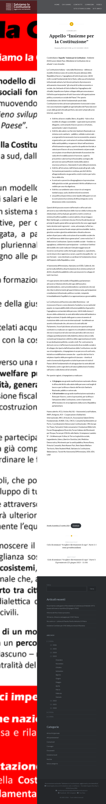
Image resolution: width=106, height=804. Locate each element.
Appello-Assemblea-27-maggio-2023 (58, 525)
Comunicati (72, 31)
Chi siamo (66, 4)
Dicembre (59, 660)
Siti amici (97, 8)
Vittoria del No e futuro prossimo (58, 613)
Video (99, 4)
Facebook (62, 793)
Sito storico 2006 (82, 8)
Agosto (58, 675)
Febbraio (59, 693)
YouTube (82, 793)
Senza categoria (52, 764)
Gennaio (58, 697)
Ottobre (58, 667)
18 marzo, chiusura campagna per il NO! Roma (63, 617)
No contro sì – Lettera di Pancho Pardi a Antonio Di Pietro (67, 621)
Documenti (50, 750)
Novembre (59, 664)
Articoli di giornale (53, 733)
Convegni (89, 4)
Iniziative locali (52, 755)
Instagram (72, 793)
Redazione (66, 48)
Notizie (49, 759)
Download (76, 525)
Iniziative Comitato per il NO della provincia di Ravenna (66, 626)
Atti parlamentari (53, 737)
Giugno (58, 678)
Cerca (49, 585)
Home (57, 4)
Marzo (58, 690)
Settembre (59, 671)
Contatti (78, 4)
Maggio (58, 682)
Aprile (58, 686)
